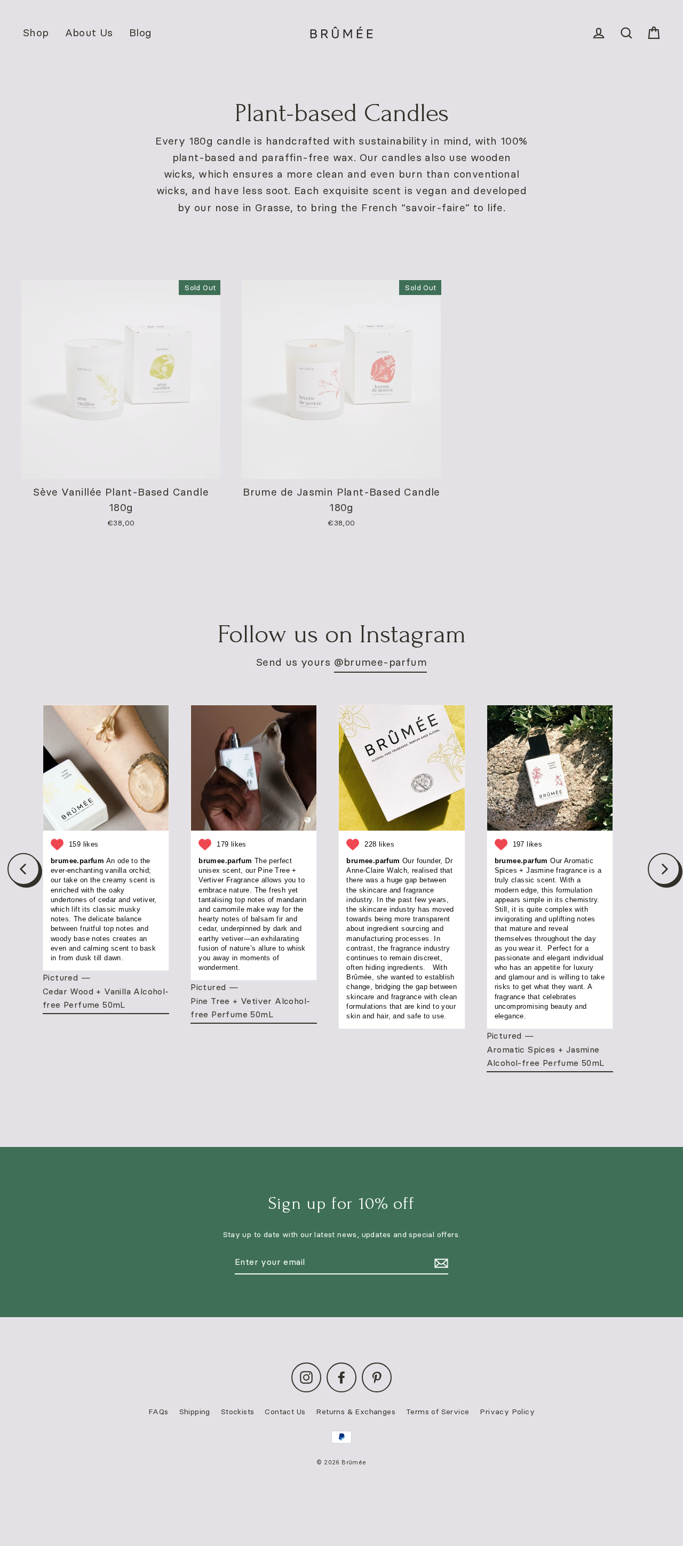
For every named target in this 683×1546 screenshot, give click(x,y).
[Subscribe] (439, 1262)
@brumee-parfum (380, 662)
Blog (140, 32)
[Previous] (23, 869)
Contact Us (285, 1411)
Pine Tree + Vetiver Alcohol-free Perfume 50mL (250, 1007)
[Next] (664, 869)
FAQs (158, 1411)
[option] (120, 379)
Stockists (238, 1411)
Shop (36, 32)
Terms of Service (437, 1411)
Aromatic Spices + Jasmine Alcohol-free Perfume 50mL (546, 1056)
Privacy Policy (507, 1411)
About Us (89, 32)
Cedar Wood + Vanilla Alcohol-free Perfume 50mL (106, 998)
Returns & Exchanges (355, 1411)
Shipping (194, 1411)
